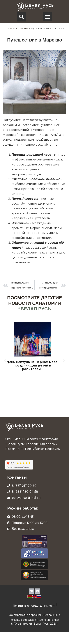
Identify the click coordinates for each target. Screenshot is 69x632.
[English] (34, 596)
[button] (21, 16)
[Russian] (39, 596)
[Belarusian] (29, 596)
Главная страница (17, 28)
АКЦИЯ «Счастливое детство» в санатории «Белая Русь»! (35, 363)
